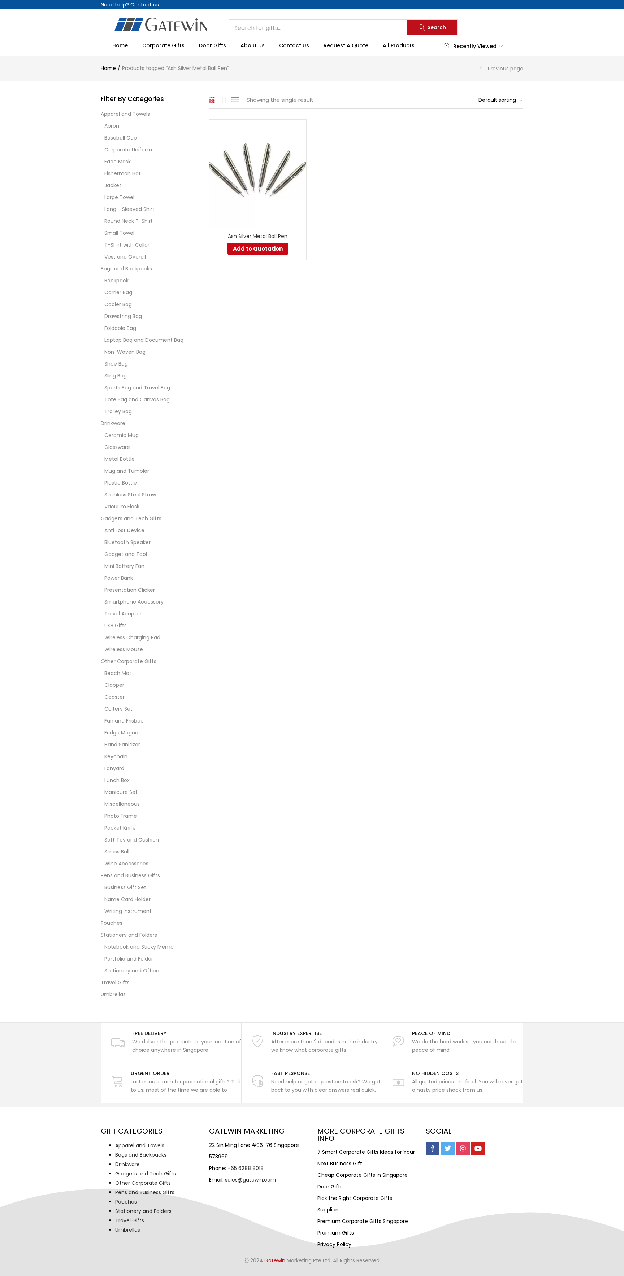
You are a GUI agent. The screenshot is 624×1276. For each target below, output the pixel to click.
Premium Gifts (335, 1232)
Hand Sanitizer (122, 744)
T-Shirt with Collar (127, 244)
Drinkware (113, 423)
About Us (252, 45)
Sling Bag (115, 375)
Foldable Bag (120, 328)
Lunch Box (117, 780)
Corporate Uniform (128, 149)
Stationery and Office (131, 970)
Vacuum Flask (121, 506)
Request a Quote (346, 45)
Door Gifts (212, 45)
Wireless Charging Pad (132, 637)
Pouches (111, 923)
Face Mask (117, 161)
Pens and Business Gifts (130, 875)
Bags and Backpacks (126, 268)
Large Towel (119, 197)
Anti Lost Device (124, 530)
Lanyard (114, 768)
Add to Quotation (258, 248)
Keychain (115, 756)
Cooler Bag (118, 304)
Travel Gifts (115, 982)
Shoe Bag (116, 363)
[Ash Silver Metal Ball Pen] (257, 173)
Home (120, 45)
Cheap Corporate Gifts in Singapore (362, 1175)
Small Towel (119, 233)
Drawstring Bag (123, 316)
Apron (111, 125)
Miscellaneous (122, 804)
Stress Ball (116, 851)
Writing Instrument (128, 911)
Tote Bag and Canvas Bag (137, 399)
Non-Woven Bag (125, 352)
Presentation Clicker (129, 589)
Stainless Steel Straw (130, 494)
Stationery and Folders (129, 935)
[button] (499, 99)
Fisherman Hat (122, 173)
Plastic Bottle (120, 482)
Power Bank (118, 578)
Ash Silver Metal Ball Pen (257, 236)
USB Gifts (115, 625)
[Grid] (212, 99)
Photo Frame (120, 816)
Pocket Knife (120, 827)
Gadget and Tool (125, 554)
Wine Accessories (126, 863)
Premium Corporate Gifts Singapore (362, 1221)
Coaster (114, 697)
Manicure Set (121, 792)
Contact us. (145, 4)
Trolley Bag (118, 411)
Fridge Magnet (122, 732)
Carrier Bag (118, 292)
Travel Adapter (123, 613)
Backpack (116, 280)
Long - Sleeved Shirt (129, 209)
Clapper (114, 685)
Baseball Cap (120, 137)
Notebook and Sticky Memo (139, 946)
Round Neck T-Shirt (128, 221)
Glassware (117, 447)
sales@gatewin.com (250, 1179)
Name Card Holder (127, 899)
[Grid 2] (223, 99)
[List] (235, 99)
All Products (399, 45)
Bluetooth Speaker (127, 542)
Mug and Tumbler (126, 470)
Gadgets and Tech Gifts (131, 518)
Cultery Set (118, 708)
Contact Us (294, 45)
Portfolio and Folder (128, 958)
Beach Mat (117, 673)
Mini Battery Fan (124, 566)
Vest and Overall (125, 256)
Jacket (112, 185)
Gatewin (274, 1260)
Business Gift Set (125, 887)
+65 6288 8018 (246, 1168)
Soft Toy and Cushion (131, 839)
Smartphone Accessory (134, 601)
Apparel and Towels (125, 114)
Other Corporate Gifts (128, 661)
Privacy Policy (334, 1244)
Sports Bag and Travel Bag (137, 387)
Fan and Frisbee (124, 720)
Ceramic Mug (121, 435)
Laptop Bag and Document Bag (143, 340)
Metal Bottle (119, 459)
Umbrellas (113, 994)
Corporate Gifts (163, 45)
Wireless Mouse (123, 649)
